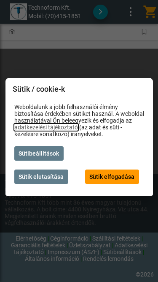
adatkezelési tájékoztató (46, 127)
